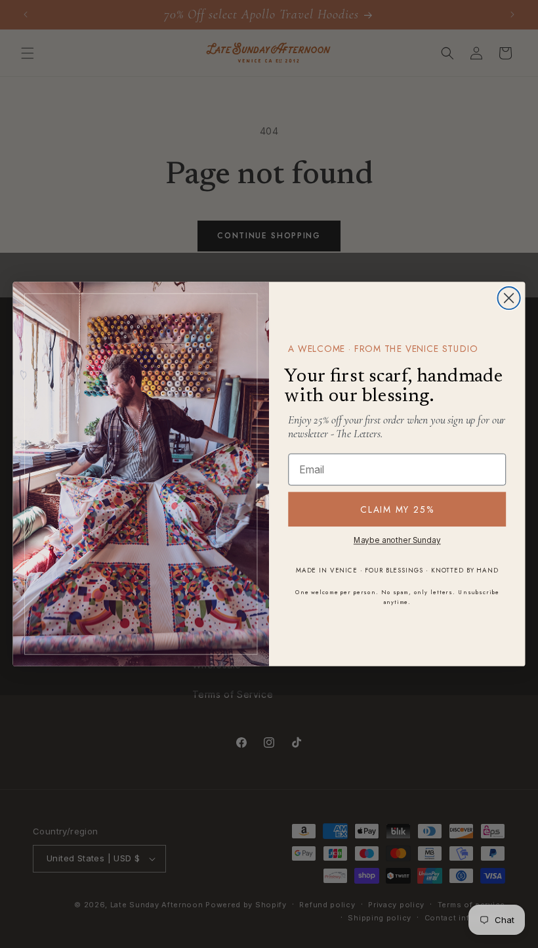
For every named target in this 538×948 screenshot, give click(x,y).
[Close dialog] (509, 298)
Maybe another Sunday (397, 541)
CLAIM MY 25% (397, 509)
